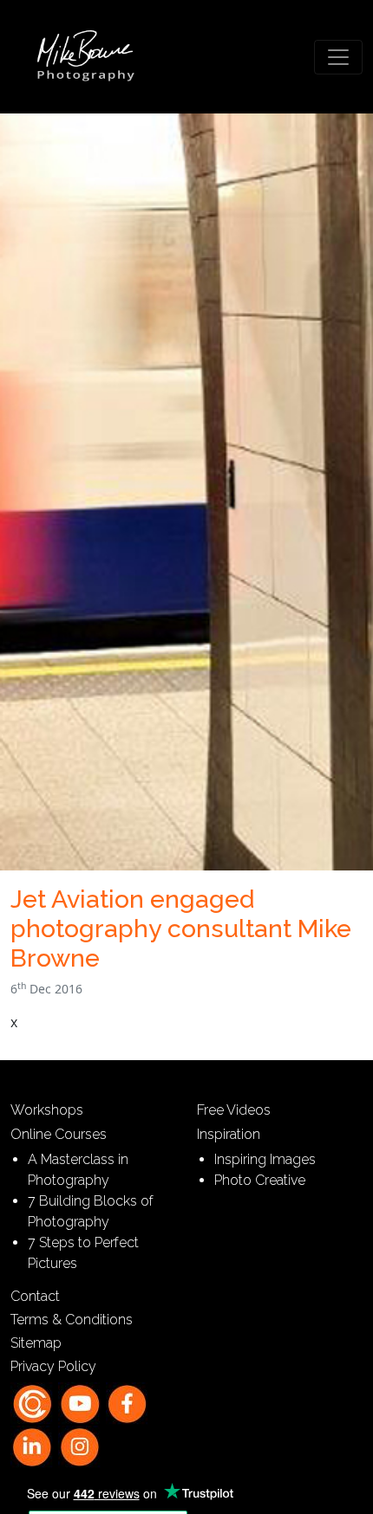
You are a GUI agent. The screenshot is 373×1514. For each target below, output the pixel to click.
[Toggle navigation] (338, 57)
